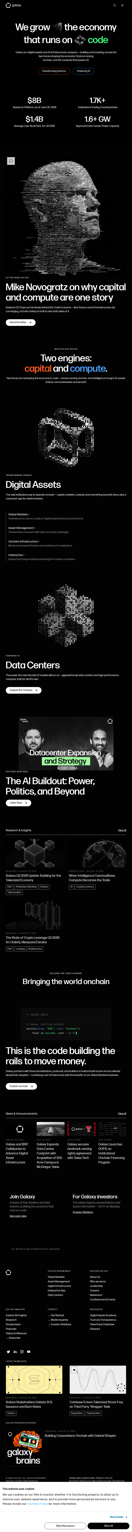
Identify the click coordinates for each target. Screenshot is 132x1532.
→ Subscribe (13, 1338)
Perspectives (13, 1324)
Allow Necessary (65, 1525)
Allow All (108, 1525)
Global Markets (56, 1277)
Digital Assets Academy (103, 1315)
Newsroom (96, 1295)
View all (122, 830)
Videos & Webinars (16, 1333)
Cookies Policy (37, 1504)
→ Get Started (56, 1315)
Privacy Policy (104, 1478)
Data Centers (55, 1295)
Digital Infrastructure (59, 1286)
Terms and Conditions (82, 1478)
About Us (95, 1277)
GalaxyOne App (56, 1290)
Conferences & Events (102, 1299)
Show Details (116, 1517)
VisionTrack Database (102, 1324)
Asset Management (59, 1281)
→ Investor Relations (59, 1324)
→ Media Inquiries (58, 1320)
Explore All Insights (16, 1315)
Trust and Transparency (103, 1320)
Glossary (95, 1329)
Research (11, 1320)
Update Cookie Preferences (22, 1481)
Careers (94, 1290)
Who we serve (98, 1281)
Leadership (96, 1286)
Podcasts (11, 1329)
